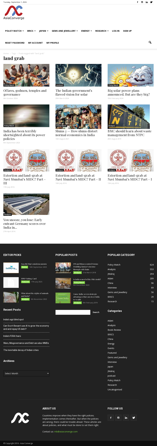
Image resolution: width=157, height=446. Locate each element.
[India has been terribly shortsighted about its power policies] (26, 115)
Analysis (112, 126)
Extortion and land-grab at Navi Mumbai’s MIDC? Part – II (78, 177)
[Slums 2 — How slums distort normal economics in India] (78, 116)
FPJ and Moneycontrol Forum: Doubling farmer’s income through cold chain (85, 267)
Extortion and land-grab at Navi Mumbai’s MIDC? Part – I (130, 177)
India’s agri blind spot (13, 319)
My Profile (52, 42)
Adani (110, 278)
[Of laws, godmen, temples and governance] (26, 75)
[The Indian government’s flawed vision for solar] (78, 75)
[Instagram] (142, 2)
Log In (115, 30)
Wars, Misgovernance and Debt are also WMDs (26, 343)
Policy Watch (13, 30)
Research (100, 30)
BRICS (30, 30)
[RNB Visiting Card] (11, 282)
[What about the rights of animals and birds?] (11, 297)
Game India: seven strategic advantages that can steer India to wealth (86, 297)
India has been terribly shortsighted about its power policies (24, 135)
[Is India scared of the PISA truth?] (63, 283)
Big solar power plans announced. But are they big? (129, 92)
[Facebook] (137, 2)
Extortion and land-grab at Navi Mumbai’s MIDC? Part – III (24, 179)
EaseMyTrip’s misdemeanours (34, 264)
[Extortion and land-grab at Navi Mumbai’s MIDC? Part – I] (131, 160)
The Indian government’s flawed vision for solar (74, 92)
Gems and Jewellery (63, 30)
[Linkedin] (146, 2)
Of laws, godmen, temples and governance (24, 92)
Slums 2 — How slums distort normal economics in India (76, 133)
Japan (42, 30)
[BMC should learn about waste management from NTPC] (131, 116)
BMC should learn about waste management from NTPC (129, 133)
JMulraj (111, 273)
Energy (85, 30)
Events (24, 267)
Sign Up (127, 30)
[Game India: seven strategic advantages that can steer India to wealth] (63, 298)
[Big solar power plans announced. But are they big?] (131, 75)
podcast (59, 85)
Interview (112, 287)
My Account (35, 42)
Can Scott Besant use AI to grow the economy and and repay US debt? (26, 327)
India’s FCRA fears (12, 336)
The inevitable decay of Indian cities (21, 350)
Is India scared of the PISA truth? (87, 279)
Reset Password (15, 42)
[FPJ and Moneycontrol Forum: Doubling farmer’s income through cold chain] (63, 267)
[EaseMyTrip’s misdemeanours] (11, 267)
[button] (150, 42)
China (110, 283)
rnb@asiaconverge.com (66, 431)
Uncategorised (115, 389)
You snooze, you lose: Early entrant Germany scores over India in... (24, 223)
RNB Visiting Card (28, 278)
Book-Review (114, 329)
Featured (25, 282)
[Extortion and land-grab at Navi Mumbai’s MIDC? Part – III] (26, 160)
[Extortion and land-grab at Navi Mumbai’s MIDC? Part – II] (78, 160)
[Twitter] (151, 2)
